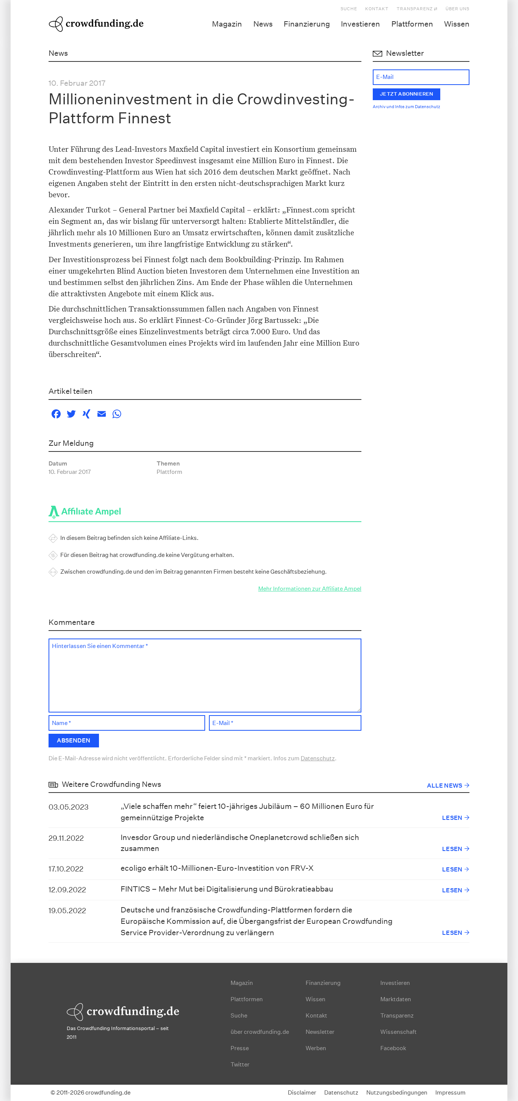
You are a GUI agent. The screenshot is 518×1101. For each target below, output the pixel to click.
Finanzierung (307, 23)
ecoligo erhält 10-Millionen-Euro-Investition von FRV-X (217, 868)
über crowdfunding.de (260, 1031)
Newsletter (320, 1031)
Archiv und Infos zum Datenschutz (406, 107)
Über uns (457, 9)
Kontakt (377, 9)
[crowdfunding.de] (96, 23)
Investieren (360, 23)
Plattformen (412, 23)
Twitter (240, 1064)
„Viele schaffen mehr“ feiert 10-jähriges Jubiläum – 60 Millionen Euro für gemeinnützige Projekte (247, 812)
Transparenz (397, 1015)
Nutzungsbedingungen (396, 1092)
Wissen (456, 23)
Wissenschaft (398, 1031)
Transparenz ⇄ (417, 9)
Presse (240, 1048)
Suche (349, 9)
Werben (316, 1048)
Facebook (393, 1048)
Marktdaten (395, 999)
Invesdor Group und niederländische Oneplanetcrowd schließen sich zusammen (240, 843)
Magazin (227, 23)
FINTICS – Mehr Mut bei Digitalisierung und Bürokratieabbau (227, 888)
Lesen (452, 817)
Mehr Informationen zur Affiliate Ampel (309, 588)
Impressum (450, 1092)
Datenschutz (318, 758)
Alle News (444, 785)
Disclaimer (302, 1092)
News (263, 23)
